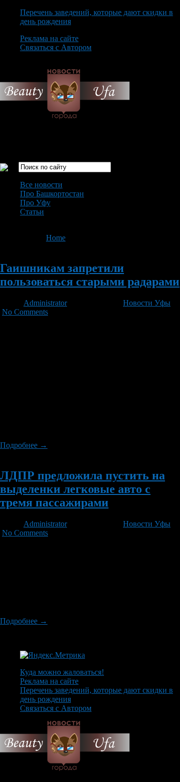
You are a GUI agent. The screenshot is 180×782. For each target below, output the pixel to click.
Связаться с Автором (56, 47)
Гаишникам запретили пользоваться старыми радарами (90, 275)
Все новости (41, 184)
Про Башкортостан (52, 193)
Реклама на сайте (49, 38)
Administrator (45, 303)
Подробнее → (24, 445)
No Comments (25, 312)
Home (56, 237)
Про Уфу (35, 202)
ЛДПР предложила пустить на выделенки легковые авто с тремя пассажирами (82, 489)
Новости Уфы (146, 303)
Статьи (32, 211)
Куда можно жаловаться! (62, 672)
